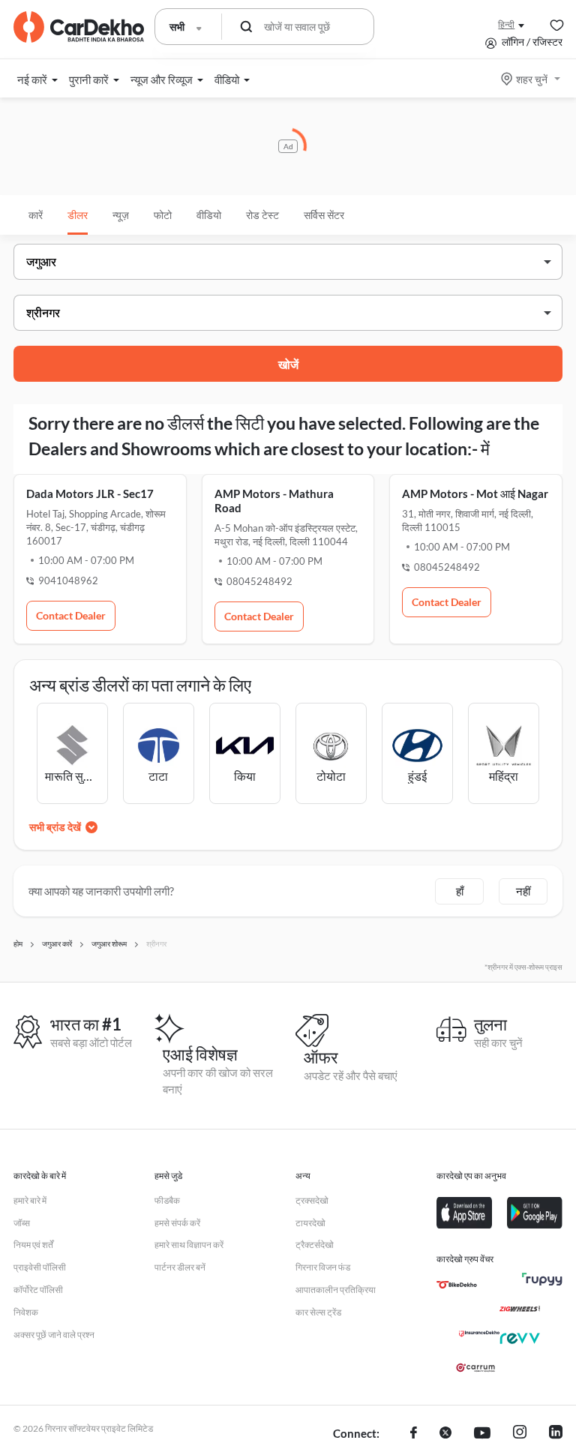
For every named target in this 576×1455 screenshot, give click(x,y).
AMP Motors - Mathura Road (274, 500)
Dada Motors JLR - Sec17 (90, 493)
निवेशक (26, 1312)
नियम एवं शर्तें (33, 1244)
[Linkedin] (555, 1434)
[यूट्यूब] (482, 1434)
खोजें (288, 364)
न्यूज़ (120, 214)
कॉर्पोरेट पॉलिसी (38, 1289)
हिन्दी (506, 24)
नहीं (523, 891)
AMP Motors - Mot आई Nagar (475, 493)
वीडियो (208, 214)
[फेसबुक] (413, 1434)
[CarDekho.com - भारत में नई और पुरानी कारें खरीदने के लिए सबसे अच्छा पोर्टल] (79, 27)
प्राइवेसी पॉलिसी (40, 1267)
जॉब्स (22, 1222)
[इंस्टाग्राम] (519, 1434)
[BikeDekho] (456, 1285)
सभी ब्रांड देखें (55, 826)
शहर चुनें (532, 79)
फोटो (163, 214)
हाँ (460, 891)
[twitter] (446, 1434)
